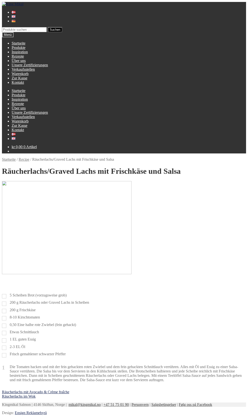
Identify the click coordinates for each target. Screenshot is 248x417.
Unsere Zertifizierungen (30, 65)
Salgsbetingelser (163, 404)
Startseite (18, 43)
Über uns (19, 61)
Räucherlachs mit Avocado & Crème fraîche (35, 392)
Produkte (18, 47)
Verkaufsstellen (23, 69)
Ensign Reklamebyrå (31, 413)
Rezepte (18, 56)
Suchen (55, 29)
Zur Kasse (19, 78)
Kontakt (18, 82)
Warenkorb (20, 74)
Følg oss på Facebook (195, 404)
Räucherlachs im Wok (19, 396)
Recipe (24, 159)
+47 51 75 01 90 (116, 404)
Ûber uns (19, 108)
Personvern (140, 404)
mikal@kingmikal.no (85, 404)
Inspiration (20, 52)
